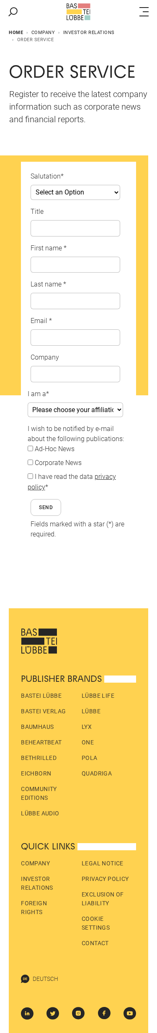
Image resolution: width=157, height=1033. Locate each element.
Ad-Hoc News (55, 449)
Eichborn (36, 773)
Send (46, 507)
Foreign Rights (34, 907)
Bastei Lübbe (41, 695)
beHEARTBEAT (41, 742)
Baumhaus (37, 726)
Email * (41, 321)
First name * (49, 248)
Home (16, 32)
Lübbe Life (98, 695)
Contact (95, 943)
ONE (88, 742)
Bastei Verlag (43, 711)
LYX (87, 726)
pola (90, 757)
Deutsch (45, 978)
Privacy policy (105, 878)
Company (43, 32)
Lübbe (91, 711)
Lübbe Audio (40, 813)
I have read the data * (72, 482)
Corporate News (58, 463)
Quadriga (97, 773)
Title (37, 212)
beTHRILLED (39, 757)
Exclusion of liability (103, 899)
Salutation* (47, 176)
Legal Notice (103, 863)
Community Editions (39, 793)
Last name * (48, 284)
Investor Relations (89, 32)
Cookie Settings (96, 923)
